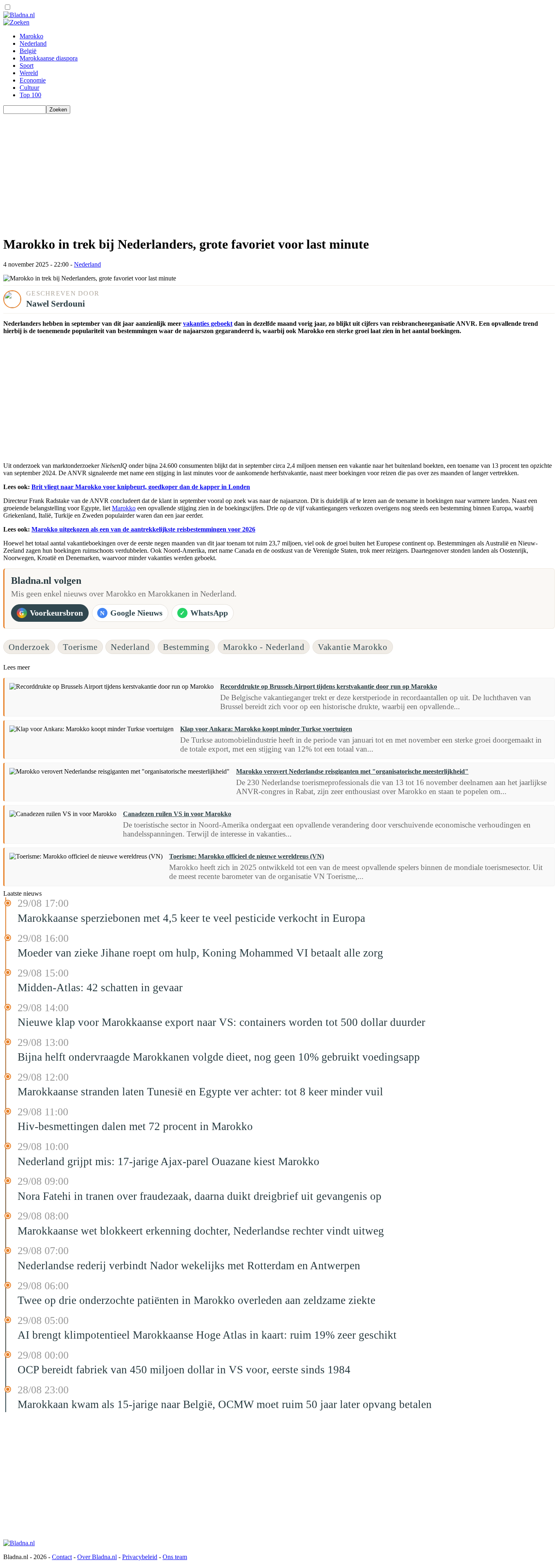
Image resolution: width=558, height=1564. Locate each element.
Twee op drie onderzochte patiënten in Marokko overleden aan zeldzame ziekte (196, 1300)
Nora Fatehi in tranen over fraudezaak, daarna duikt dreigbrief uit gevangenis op (200, 1196)
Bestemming (186, 647)
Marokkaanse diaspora (49, 58)
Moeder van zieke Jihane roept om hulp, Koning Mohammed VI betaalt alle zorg (200, 953)
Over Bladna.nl (97, 1556)
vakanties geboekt (207, 323)
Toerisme (80, 647)
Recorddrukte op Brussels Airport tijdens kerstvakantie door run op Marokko (328, 686)
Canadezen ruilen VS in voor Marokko (177, 813)
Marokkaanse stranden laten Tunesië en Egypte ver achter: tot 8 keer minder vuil (200, 1092)
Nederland (33, 43)
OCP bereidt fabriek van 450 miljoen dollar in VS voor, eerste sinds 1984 (184, 1370)
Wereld (29, 72)
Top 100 (30, 94)
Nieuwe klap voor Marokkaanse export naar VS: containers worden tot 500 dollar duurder (221, 1022)
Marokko (31, 36)
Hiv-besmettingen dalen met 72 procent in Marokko (135, 1126)
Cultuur (29, 87)
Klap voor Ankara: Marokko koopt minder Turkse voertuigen (266, 728)
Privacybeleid (139, 1556)
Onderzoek (29, 647)
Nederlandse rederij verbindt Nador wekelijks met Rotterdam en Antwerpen (189, 1265)
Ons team (175, 1556)
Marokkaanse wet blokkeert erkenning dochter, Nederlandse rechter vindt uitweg (201, 1231)
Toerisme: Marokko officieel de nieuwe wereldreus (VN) (246, 856)
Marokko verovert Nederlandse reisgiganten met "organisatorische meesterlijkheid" (352, 771)
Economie (33, 80)
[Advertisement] (248, 171)
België (28, 50)
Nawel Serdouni (55, 303)
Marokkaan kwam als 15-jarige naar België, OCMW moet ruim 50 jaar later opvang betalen (225, 1404)
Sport (26, 65)
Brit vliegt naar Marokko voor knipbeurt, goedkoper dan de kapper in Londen (140, 486)
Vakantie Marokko (353, 647)
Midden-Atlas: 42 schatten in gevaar (100, 987)
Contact (62, 1556)
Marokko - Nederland (264, 647)
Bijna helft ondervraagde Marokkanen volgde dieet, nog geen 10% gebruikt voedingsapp (219, 1057)
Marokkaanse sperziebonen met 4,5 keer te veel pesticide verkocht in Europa (191, 918)
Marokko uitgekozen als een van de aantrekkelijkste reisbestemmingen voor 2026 (143, 529)
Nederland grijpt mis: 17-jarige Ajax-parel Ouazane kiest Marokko (168, 1161)
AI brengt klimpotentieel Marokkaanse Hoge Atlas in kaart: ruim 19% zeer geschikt (207, 1335)
